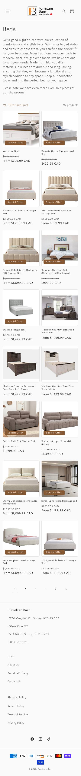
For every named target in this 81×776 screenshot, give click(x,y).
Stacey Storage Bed (14, 329)
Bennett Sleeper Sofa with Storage (56, 443)
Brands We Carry (18, 673)
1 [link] (15, 589)
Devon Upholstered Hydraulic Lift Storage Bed (20, 272)
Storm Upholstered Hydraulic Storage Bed (20, 502)
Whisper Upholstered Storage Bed (58, 562)
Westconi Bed (10, 151)
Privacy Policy (16, 723)
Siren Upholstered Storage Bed (59, 501)
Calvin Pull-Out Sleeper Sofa (19, 441)
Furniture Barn (45, 769)
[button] (7, 11)
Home (11, 656)
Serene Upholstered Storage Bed (19, 562)
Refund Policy (16, 706)
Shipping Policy (17, 697)
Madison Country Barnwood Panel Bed (57, 331)
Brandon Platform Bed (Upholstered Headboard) (55, 272)
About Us (13, 664)
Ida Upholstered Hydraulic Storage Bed (56, 212)
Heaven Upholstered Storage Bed (19, 212)
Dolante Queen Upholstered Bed (57, 153)
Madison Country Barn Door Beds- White (57, 388)
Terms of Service (18, 714)
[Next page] (66, 589)
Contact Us (14, 681)
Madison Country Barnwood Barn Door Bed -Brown (19, 388)
